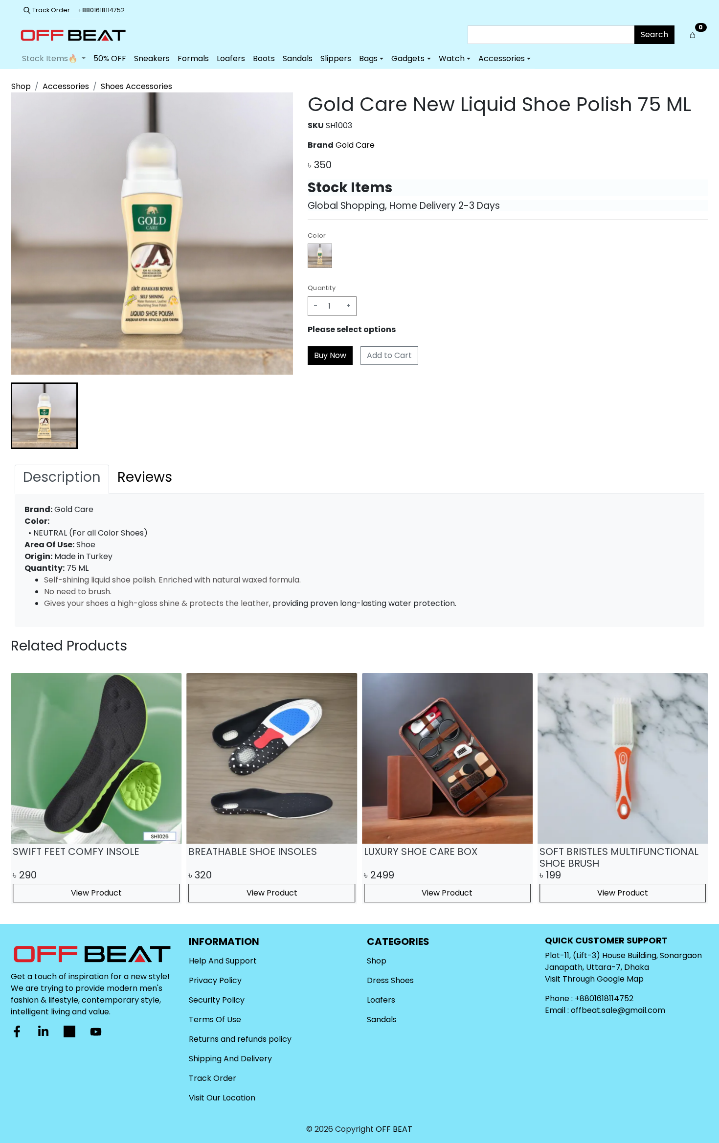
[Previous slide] (26, 416)
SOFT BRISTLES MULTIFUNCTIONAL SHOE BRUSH (618, 857)
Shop (21, 86)
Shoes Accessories (136, 86)
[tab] (62, 479)
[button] (44, 415)
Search (654, 34)
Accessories (66, 86)
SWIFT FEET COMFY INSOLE (76, 851)
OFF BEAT (394, 1129)
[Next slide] (277, 416)
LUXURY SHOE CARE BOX (420, 851)
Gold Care (355, 145)
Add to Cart (389, 355)
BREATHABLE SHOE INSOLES (252, 851)
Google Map (620, 979)
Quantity (322, 287)
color (317, 235)
